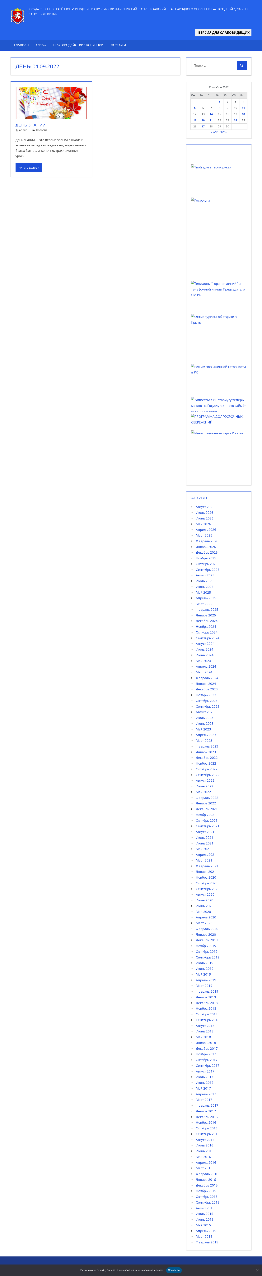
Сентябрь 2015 (207, 1202)
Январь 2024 (206, 683)
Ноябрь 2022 (206, 763)
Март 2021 (204, 860)
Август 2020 (205, 894)
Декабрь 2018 (207, 1003)
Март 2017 (204, 1099)
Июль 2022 (204, 786)
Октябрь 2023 (207, 700)
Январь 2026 (206, 547)
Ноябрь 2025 (206, 558)
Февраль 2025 (207, 609)
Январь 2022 (206, 803)
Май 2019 (203, 974)
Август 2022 (205, 780)
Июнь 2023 (204, 723)
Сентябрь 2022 (207, 775)
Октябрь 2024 (207, 632)
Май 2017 (203, 1088)
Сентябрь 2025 (207, 569)
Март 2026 (204, 535)
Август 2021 (205, 832)
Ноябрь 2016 (206, 1122)
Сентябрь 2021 (207, 826)
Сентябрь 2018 (207, 1020)
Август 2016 (205, 1139)
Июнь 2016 (204, 1151)
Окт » (223, 132)
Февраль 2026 (207, 541)
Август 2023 (205, 712)
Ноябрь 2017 (206, 1054)
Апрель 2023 (206, 735)
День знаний (31, 125)
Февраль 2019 (207, 991)
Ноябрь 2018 (206, 1008)
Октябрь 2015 (207, 1196)
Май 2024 (203, 661)
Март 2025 (204, 603)
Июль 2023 (204, 718)
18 (243, 114)
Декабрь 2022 (207, 757)
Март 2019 (204, 985)
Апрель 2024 (206, 666)
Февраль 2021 (207, 866)
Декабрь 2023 (207, 689)
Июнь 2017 (204, 1082)
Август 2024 (205, 643)
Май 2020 (203, 911)
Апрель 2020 (206, 917)
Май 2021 (203, 849)
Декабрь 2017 (207, 1048)
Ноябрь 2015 (206, 1191)
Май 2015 (203, 1225)
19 (194, 120)
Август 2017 (205, 1071)
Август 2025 (205, 575)
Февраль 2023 (207, 746)
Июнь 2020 (204, 906)
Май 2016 (203, 1157)
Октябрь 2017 (207, 1060)
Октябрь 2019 (207, 951)
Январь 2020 (206, 934)
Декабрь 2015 (207, 1185)
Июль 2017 (204, 1077)
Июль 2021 (204, 837)
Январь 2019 (206, 997)
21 (211, 120)
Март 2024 (204, 672)
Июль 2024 (204, 649)
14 (211, 114)
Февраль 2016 (207, 1174)
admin (23, 130)
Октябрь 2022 (207, 769)
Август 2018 (205, 1025)
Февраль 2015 (207, 1242)
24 (235, 120)
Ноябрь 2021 (206, 814)
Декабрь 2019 (207, 940)
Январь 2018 (206, 1042)
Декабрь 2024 (207, 621)
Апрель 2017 (206, 1094)
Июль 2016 (204, 1145)
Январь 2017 (206, 1111)
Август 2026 (205, 507)
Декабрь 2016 (207, 1117)
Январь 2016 (206, 1179)
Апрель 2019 (206, 980)
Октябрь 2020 (207, 883)
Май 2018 (203, 1037)
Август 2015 (205, 1208)
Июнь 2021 (204, 843)
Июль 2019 (204, 963)
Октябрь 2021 (207, 820)
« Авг (214, 132)
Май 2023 (203, 729)
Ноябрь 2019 (206, 946)
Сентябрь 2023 (207, 706)
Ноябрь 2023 (206, 695)
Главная (21, 45)
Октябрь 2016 (207, 1128)
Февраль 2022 (207, 797)
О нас (41, 45)
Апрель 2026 (206, 529)
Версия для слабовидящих (223, 32)
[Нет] (257, 1270)
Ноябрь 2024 (206, 626)
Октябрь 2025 (207, 564)
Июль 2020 (204, 900)
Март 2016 (204, 1168)
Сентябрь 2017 (207, 1065)
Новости (118, 45)
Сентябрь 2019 (207, 957)
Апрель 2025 (206, 598)
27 (203, 126)
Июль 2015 (204, 1213)
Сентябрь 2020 (207, 889)
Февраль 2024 (207, 678)
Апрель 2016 (206, 1162)
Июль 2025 (204, 581)
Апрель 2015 (206, 1231)
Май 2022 (203, 792)
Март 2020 (204, 923)
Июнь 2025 (204, 586)
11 (243, 108)
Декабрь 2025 (207, 552)
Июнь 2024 (204, 655)
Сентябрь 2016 (207, 1134)
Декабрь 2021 (207, 809)
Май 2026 (203, 524)
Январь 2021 (206, 871)
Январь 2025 (206, 615)
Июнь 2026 (204, 518)
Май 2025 (203, 592)
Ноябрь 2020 (206, 877)
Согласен (174, 1270)
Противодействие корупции (78, 45)
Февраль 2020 (207, 928)
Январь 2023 (206, 752)
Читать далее (27, 167)
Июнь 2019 (204, 968)
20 (203, 120)
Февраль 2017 (207, 1105)
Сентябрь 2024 (207, 638)
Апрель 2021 (206, 854)
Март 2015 (204, 1236)
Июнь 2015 (204, 1219)
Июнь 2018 (204, 1031)
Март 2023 (204, 740)
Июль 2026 (204, 512)
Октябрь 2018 (207, 1014)
